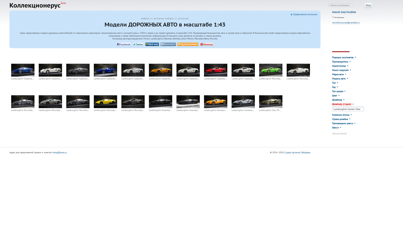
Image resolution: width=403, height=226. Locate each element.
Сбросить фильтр (339, 133)
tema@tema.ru (60, 152)
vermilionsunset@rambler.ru (346, 22)
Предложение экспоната (305, 14)
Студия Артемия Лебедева (297, 152)
